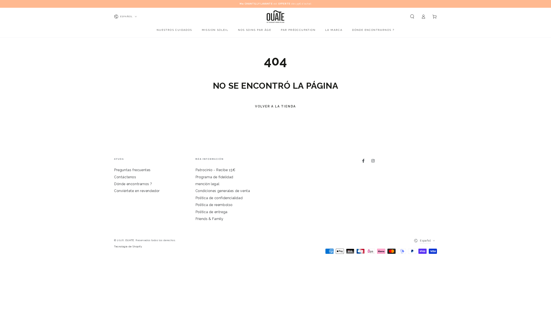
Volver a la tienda (275, 106)
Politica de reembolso (214, 205)
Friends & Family (209, 219)
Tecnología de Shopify (128, 246)
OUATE (129, 240)
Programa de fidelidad (214, 177)
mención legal (207, 184)
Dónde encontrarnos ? (133, 184)
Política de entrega (211, 212)
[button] (412, 16)
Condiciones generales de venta (222, 191)
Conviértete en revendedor (137, 191)
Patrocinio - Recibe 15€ (215, 170)
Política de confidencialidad (219, 198)
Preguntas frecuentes (132, 170)
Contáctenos (125, 177)
